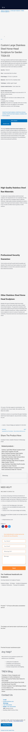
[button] (3, 440)
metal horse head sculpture (8, 112)
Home (2, 10)
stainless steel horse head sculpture (10, 113)
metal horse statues (20, 112)
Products (7, 10)
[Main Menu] (3, 7)
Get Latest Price (10, 730)
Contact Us (3, 730)
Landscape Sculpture (15, 10)
